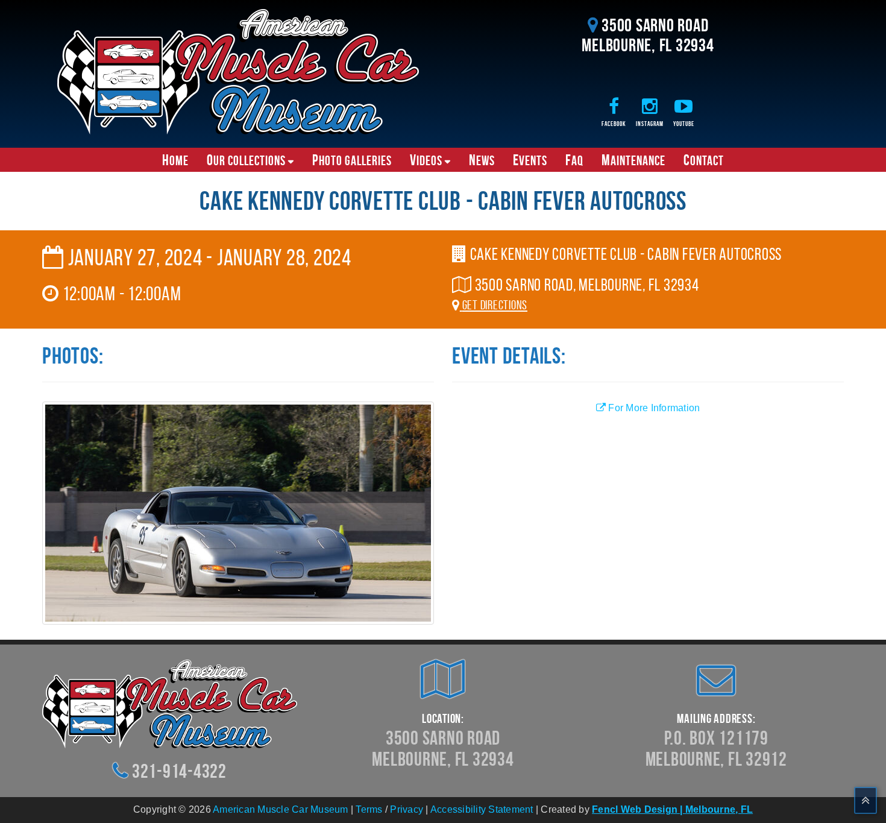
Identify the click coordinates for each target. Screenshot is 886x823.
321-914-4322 (179, 770)
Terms (369, 809)
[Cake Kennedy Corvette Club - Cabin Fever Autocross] (238, 513)
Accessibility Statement (481, 809)
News (482, 159)
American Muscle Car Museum (280, 809)
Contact (703, 159)
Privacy (406, 809)
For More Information (653, 408)
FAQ (574, 159)
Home (175, 159)
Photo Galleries (352, 159)
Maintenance (633, 159)
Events (530, 159)
